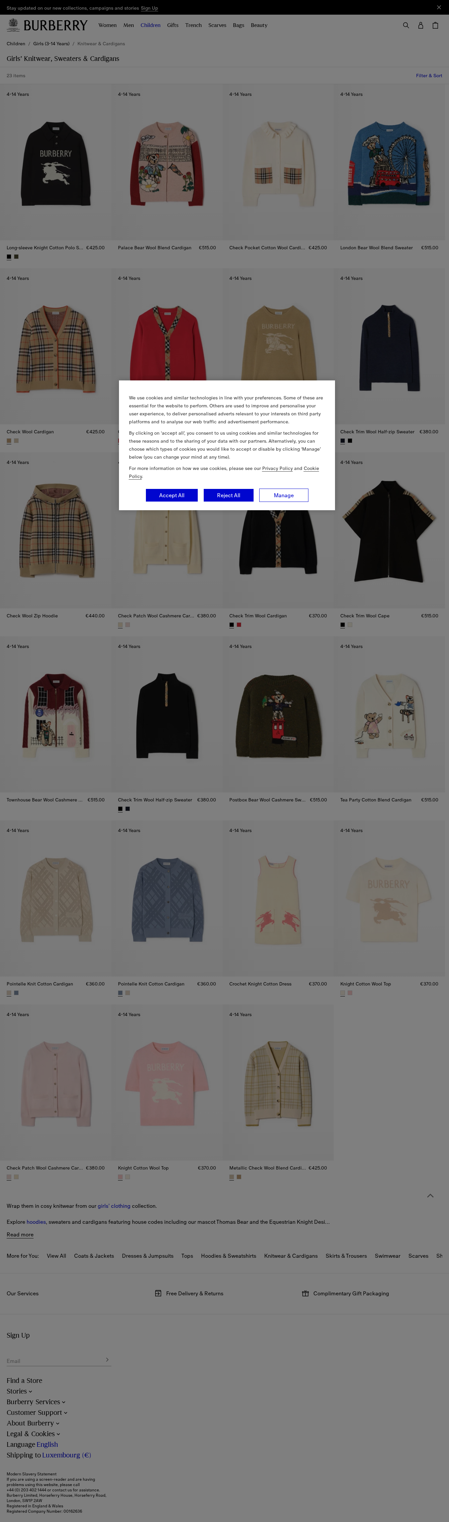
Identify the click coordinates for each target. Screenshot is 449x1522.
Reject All (228, 495)
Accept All (171, 495)
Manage (284, 495)
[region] (227, 445)
